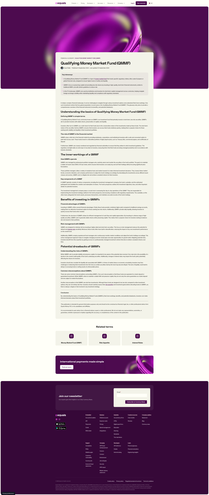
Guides (115, 449)
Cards (87, 427)
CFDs (115, 421)
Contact (102, 454)
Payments (88, 424)
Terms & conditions (148, 481)
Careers (102, 451)
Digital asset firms (118, 424)
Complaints (89, 446)
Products (74, 3)
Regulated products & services (133, 481)
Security (102, 464)
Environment (103, 457)
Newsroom (145, 417)
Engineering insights (133, 452)
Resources (110, 3)
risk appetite (109, 285)
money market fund (101, 79)
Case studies (131, 417)
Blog (143, 421)
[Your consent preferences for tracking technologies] (8, 493)
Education (116, 427)
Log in (132, 3)
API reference (117, 446)
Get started (141, 3)
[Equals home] (61, 3)
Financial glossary (132, 446)
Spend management (105, 427)
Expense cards (103, 421)
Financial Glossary (67, 58)
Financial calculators (133, 449)
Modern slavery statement (104, 471)
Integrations (103, 431)
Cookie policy (110, 481)
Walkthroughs (89, 452)
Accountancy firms (119, 417)
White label (88, 431)
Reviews (130, 421)
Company (120, 3)
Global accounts (104, 417)
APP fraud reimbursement (104, 447)
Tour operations (118, 437)
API (86, 421)
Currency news (146, 424)
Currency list (89, 461)
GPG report (103, 467)
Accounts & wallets (91, 417)
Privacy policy (119, 481)
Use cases (100, 3)
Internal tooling (117, 452)
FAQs (87, 449)
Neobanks (116, 434)
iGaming (116, 431)
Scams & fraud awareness (89, 465)
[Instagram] (59, 419)
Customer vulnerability (89, 456)
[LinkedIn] (56, 419)
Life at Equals (103, 461)
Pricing (82, 3)
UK (151, 3)
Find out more (66, 367)
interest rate (71, 229)
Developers (90, 3)
